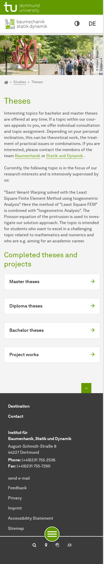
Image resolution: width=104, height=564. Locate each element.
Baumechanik (27, 155)
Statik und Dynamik (64, 155)
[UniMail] (69, 545)
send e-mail (19, 478)
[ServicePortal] (57, 545)
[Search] (34, 545)
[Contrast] (77, 23)
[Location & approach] (45, 545)
